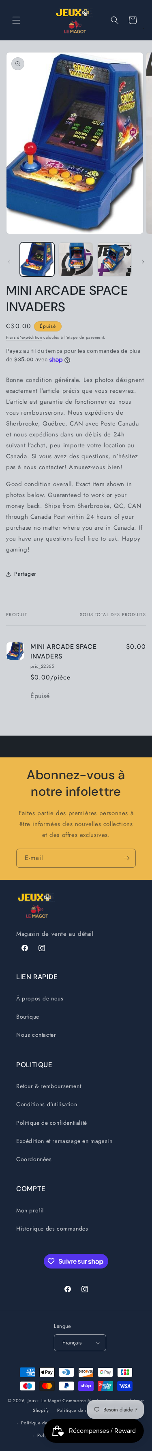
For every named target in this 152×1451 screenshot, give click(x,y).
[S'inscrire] (126, 858)
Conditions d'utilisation (46, 1104)
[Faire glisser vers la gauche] (9, 261)
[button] (16, 20)
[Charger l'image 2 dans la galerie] (75, 259)
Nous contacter (36, 1035)
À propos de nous (40, 998)
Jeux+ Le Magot (44, 1400)
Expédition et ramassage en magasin (64, 1141)
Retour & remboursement (48, 1086)
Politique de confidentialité (51, 1123)
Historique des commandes (52, 1229)
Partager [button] (25, 574)
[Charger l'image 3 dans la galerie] (114, 259)
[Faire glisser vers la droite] (143, 261)
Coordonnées (34, 1159)
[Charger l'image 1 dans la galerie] (37, 259)
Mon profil (30, 1210)
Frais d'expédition (24, 337)
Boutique (27, 1017)
